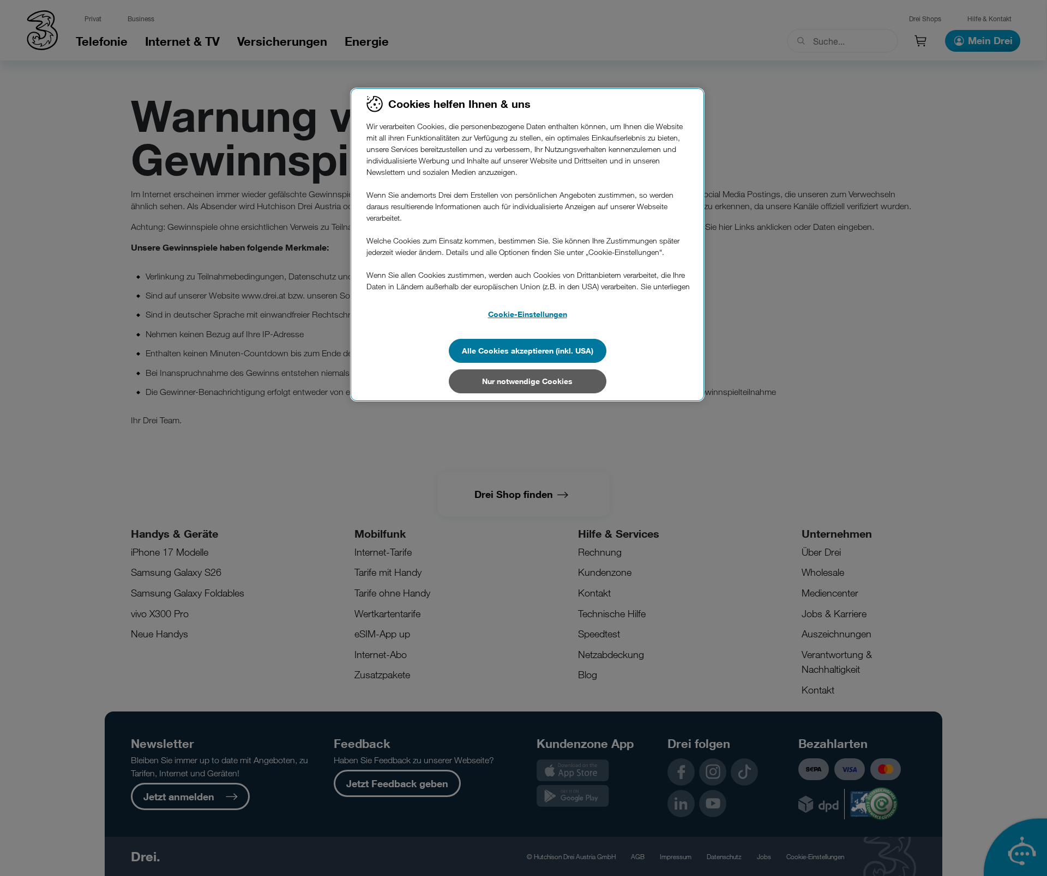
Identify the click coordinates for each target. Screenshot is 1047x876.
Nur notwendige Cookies (527, 381)
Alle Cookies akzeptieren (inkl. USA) (527, 350)
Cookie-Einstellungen (527, 314)
